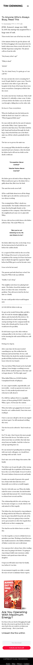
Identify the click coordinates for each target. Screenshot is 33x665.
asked (17, 408)
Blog (13, 664)
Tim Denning (7, 24)
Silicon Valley (23, 314)
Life (21, 24)
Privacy (19, 664)
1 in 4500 (25, 398)
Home (8, 664)
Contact (26, 664)
